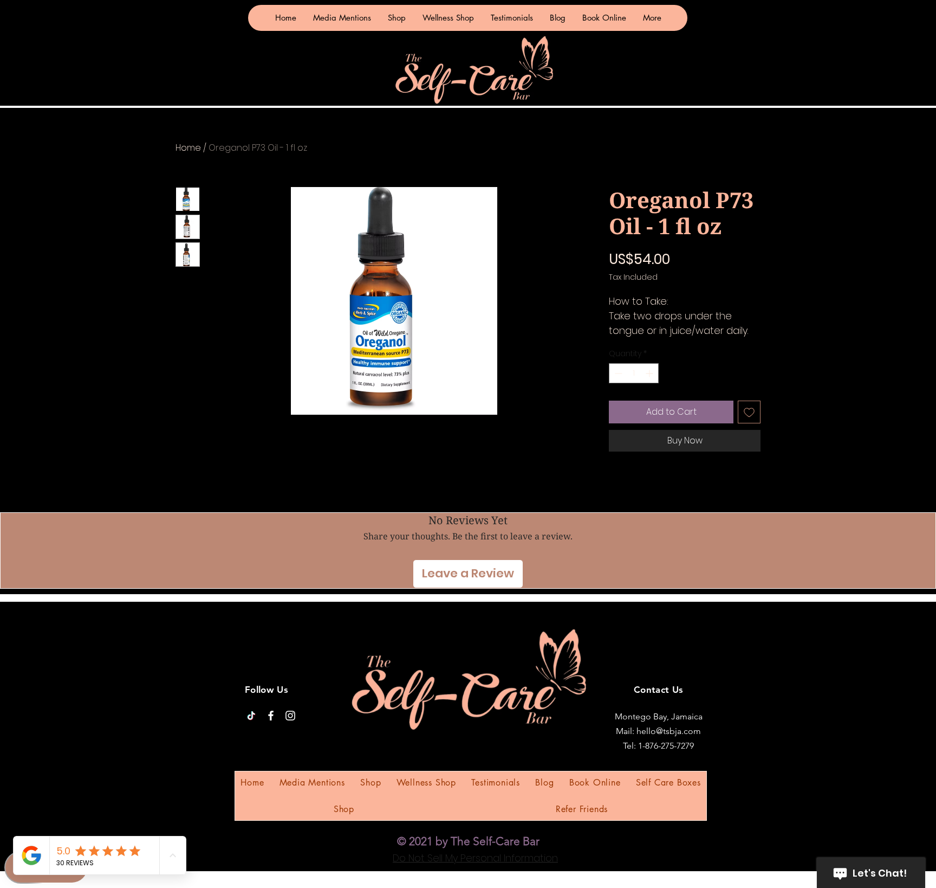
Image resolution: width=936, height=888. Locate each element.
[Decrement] (617, 373)
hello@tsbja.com (668, 731)
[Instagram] (290, 715)
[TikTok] (251, 715)
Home (188, 147)
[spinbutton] (634, 373)
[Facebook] (270, 715)
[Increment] (650, 373)
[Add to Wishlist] (749, 412)
